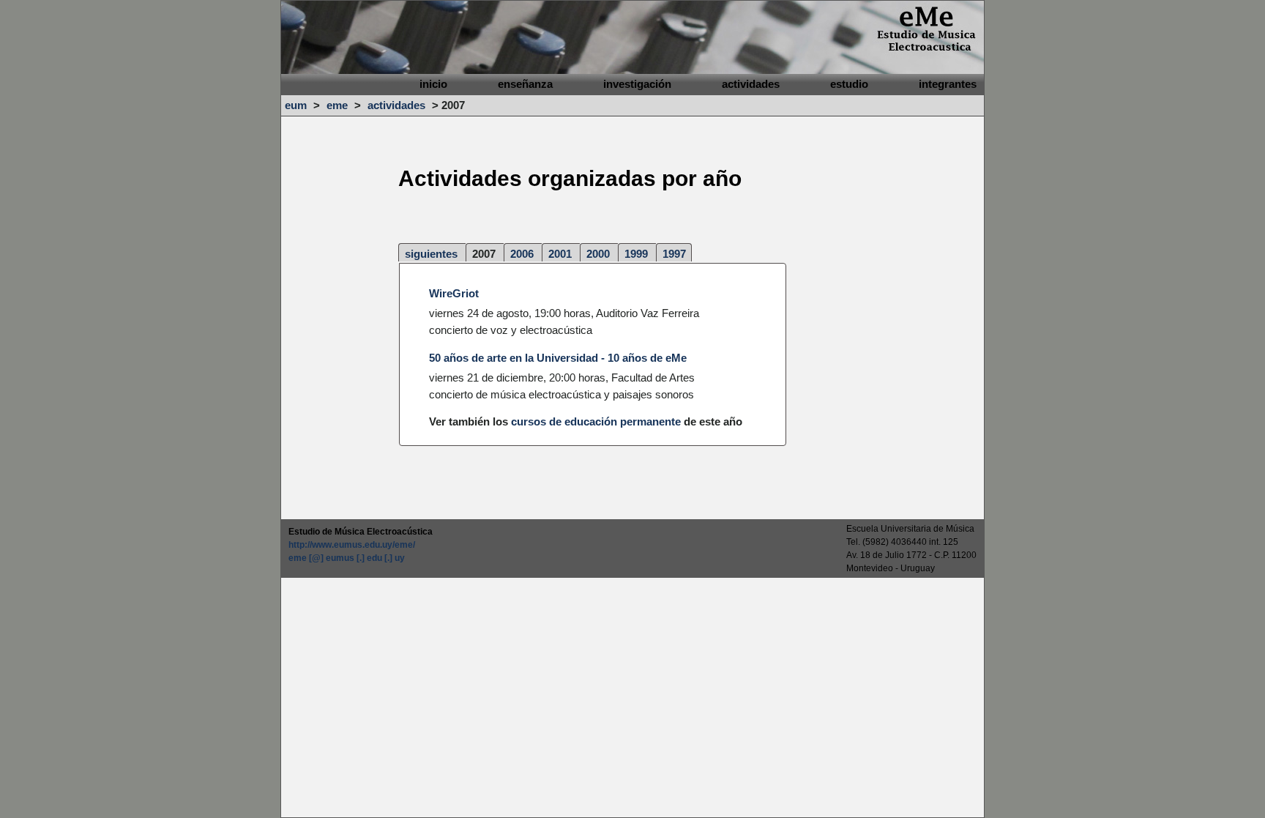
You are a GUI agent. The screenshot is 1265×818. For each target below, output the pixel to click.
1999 (636, 254)
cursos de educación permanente (596, 421)
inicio (433, 84)
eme (337, 105)
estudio (849, 84)
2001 (560, 254)
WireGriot (454, 293)
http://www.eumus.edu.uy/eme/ (351, 545)
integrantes (948, 84)
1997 (674, 254)
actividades (751, 84)
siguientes (431, 254)
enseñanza (525, 84)
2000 (598, 254)
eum (296, 105)
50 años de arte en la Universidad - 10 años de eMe (558, 358)
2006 (522, 254)
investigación (637, 84)
